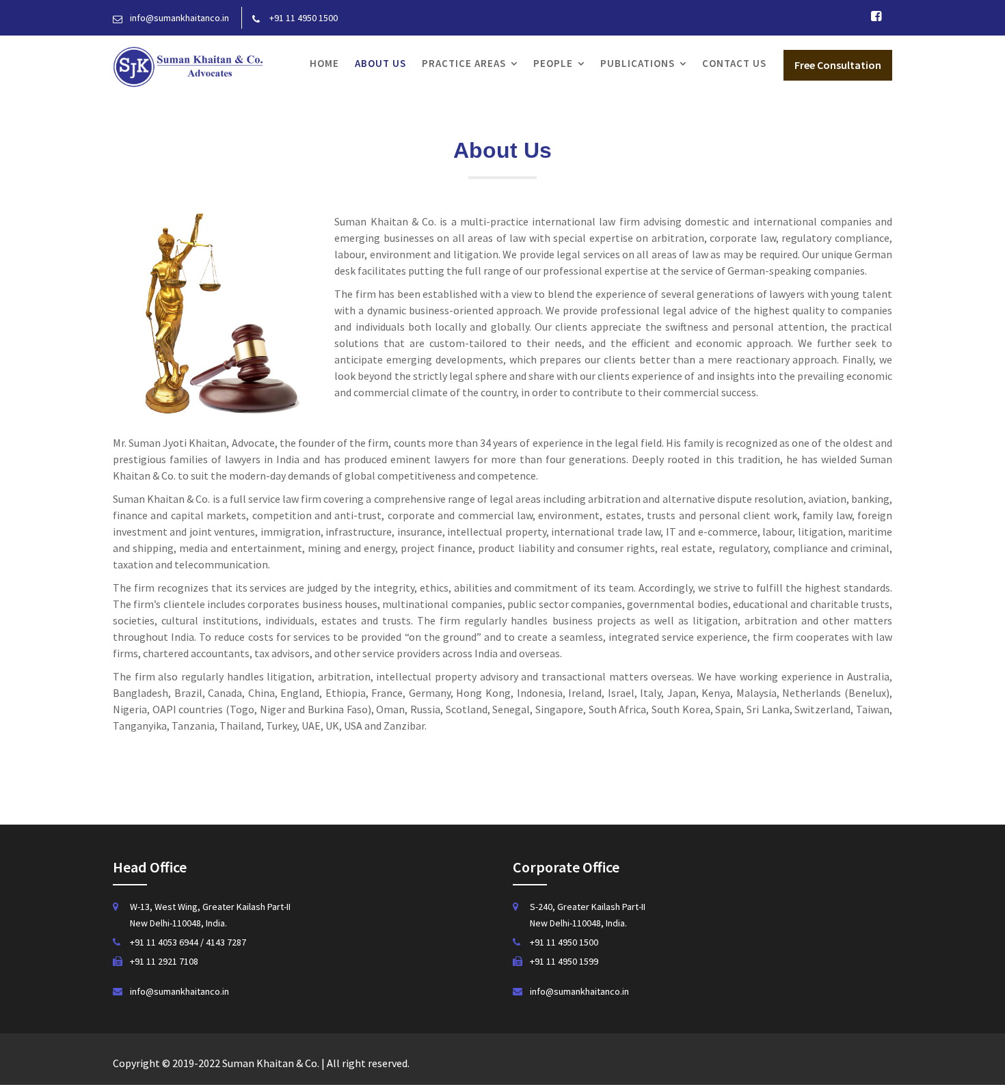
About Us (380, 63)
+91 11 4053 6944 (165, 942)
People (553, 63)
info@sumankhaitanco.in (179, 991)
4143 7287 (226, 942)
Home (324, 63)
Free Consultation (837, 65)
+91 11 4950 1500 (564, 942)
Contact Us (734, 63)
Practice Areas (464, 63)
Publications (637, 63)
